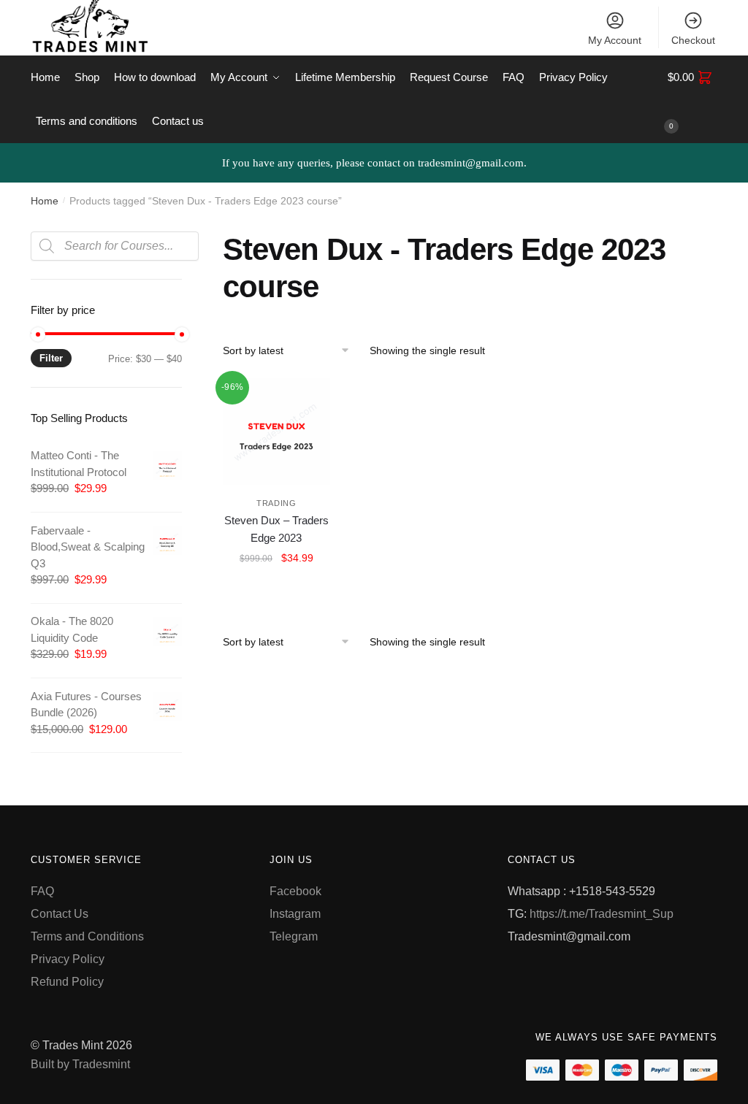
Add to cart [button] (276, 590)
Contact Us (59, 914)
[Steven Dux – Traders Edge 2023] (276, 432)
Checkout (693, 40)
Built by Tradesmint (80, 1064)
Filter (51, 358)
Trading (276, 503)
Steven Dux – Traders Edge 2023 (276, 529)
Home (44, 201)
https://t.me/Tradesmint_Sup (601, 914)
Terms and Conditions (87, 936)
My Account (614, 40)
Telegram (294, 936)
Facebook (295, 891)
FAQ (42, 891)
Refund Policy (67, 981)
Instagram (295, 914)
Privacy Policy (67, 959)
